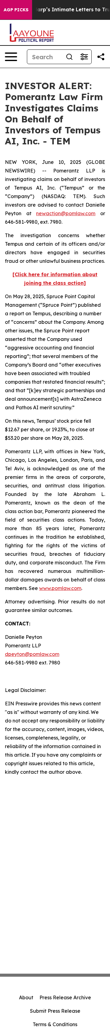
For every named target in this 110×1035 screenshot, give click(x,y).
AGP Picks (16, 10)
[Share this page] (101, 57)
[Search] (69, 57)
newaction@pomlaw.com (65, 213)
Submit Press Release (55, 1011)
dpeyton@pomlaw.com (32, 654)
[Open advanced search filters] (84, 57)
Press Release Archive (65, 997)
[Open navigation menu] (11, 57)
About (26, 997)
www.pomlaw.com (60, 588)
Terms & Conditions (55, 1024)
